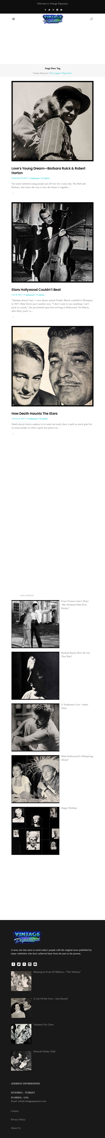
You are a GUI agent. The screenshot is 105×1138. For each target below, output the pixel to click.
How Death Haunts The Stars (34, 413)
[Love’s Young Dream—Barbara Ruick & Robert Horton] (52, 120)
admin (46, 178)
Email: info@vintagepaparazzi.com (28, 1101)
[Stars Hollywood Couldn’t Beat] (52, 242)
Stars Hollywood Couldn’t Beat (36, 289)
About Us (16, 1128)
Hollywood (35, 178)
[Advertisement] (52, 44)
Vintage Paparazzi (40, 73)
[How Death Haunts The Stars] (52, 366)
